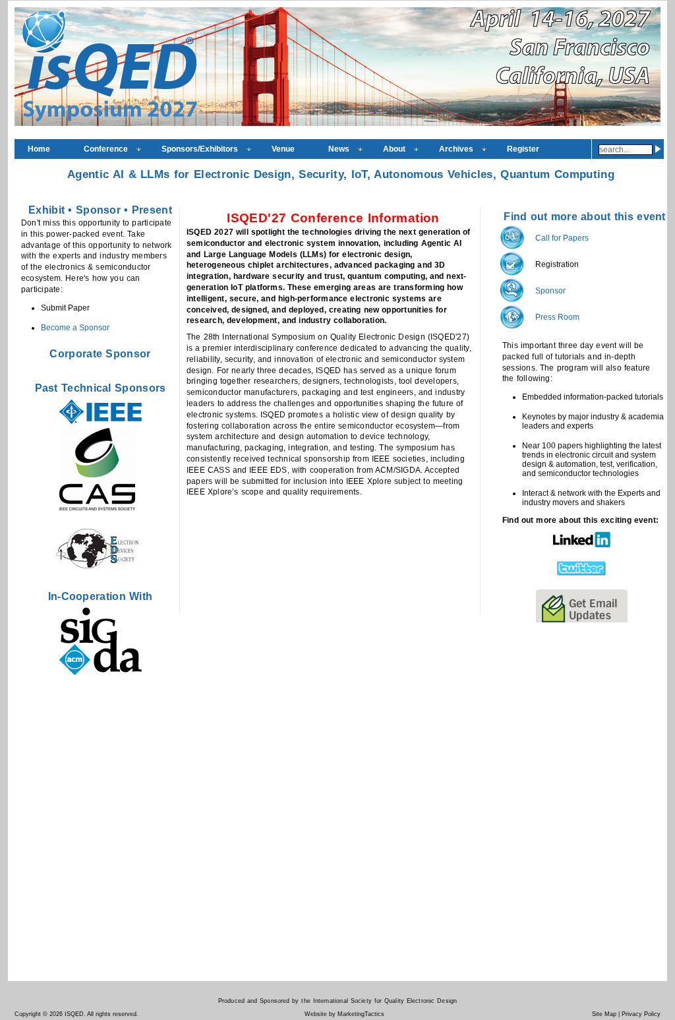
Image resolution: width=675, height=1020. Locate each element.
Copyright (28, 1014)
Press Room (557, 317)
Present (152, 210)
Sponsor (97, 210)
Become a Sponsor (75, 327)
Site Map (604, 1014)
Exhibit (46, 210)
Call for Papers (562, 238)
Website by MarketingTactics (344, 1014)
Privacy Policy (641, 1014)
